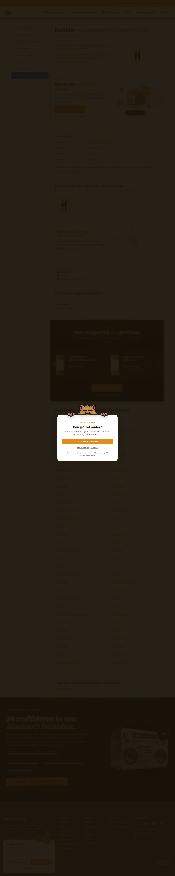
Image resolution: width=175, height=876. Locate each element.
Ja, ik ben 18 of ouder (87, 442)
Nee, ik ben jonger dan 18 (87, 448)
